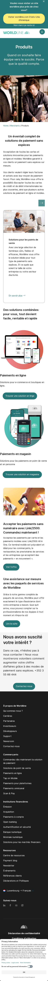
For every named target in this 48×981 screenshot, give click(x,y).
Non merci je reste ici (24, 25)
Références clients (12, 875)
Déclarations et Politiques (16, 881)
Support (7, 736)
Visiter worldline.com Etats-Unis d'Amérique (24, 18)
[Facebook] (10, 905)
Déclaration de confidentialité (24, 933)
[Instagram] (22, 905)
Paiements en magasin (15, 454)
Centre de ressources (14, 855)
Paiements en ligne (13, 375)
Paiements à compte (13, 817)
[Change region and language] (32, 891)
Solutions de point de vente (17, 768)
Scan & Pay (9, 793)
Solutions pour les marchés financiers (21, 842)
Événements (9, 870)
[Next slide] (41, 203)
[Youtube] (16, 905)
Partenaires (9, 721)
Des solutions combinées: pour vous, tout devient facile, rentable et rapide (21, 314)
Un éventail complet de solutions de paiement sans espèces (24, 141)
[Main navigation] (42, 31)
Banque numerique (12, 832)
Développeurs (10, 731)
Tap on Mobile (10, 778)
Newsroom (8, 741)
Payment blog (10, 860)
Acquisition (8, 812)
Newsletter (8, 865)
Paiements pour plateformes (17, 783)
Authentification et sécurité (17, 827)
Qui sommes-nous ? (13, 711)
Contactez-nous (24, 686)
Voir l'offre (11, 567)
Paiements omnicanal (13, 788)
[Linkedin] (4, 905)
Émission (7, 807)
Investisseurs (9, 726)
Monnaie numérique (13, 837)
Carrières (7, 716)
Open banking (10, 822)
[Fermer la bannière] (45, 3)
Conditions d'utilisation (24, 938)
